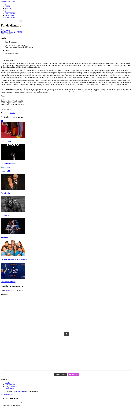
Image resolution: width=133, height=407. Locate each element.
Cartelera (7, 6)
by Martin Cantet (7, 32)
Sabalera (4, 237)
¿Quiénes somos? (10, 17)
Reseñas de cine (10, 12)
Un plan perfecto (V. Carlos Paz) (14, 260)
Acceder (7, 383)
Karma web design (18, 391)
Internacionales (9, 15)
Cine (6, 10)
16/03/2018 (19, 32)
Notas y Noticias (10, 13)
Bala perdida (6, 141)
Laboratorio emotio (8, 163)
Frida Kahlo (6, 171)
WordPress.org (9, 388)
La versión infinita (8, 282)
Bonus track (6, 215)
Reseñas (7, 5)
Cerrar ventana (7, 394)
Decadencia (5, 193)
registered (7, 290)
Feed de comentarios (11, 386)
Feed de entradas (10, 384)
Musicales (8, 8)
